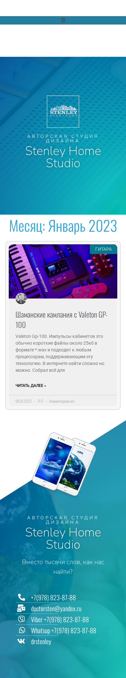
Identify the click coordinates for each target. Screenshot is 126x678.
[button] (63, 20)
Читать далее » (31, 385)
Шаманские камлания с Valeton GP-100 (62, 319)
